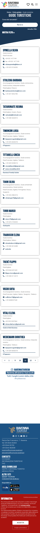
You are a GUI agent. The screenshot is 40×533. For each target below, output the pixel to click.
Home (9, 12)
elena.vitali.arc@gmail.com (15, 324)
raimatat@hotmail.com (13, 115)
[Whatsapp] (26, 436)
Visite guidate (16, 12)
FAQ (3, 463)
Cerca (21, 25)
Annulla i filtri (32, 29)
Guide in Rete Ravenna (10, 328)
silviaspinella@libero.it (13, 64)
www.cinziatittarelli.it (12, 169)
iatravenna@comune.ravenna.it (13, 453)
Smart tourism (8, 477)
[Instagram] (16, 436)
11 (25, 360)
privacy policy (25, 505)
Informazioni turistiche (12, 461)
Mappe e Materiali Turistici (13, 469)
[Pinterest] (24, 436)
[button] (32, 4)
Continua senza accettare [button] (30, 497)
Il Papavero (6, 145)
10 (20, 360)
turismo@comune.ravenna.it (12, 450)
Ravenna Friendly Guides (11, 172)
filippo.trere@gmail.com (14, 273)
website (8, 249)
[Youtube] (21, 436)
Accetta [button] (20, 523)
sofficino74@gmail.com (13, 297)
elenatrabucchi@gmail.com (15, 243)
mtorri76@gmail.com (13, 219)
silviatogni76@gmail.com (14, 198)
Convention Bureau (10, 479)
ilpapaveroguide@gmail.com (15, 139)
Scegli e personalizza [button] (20, 527)
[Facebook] (13, 436)
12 (31, 360)
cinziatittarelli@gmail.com (14, 166)
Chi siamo (6, 459)
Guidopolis (6, 225)
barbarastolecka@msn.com (15, 91)
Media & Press (8, 471)
